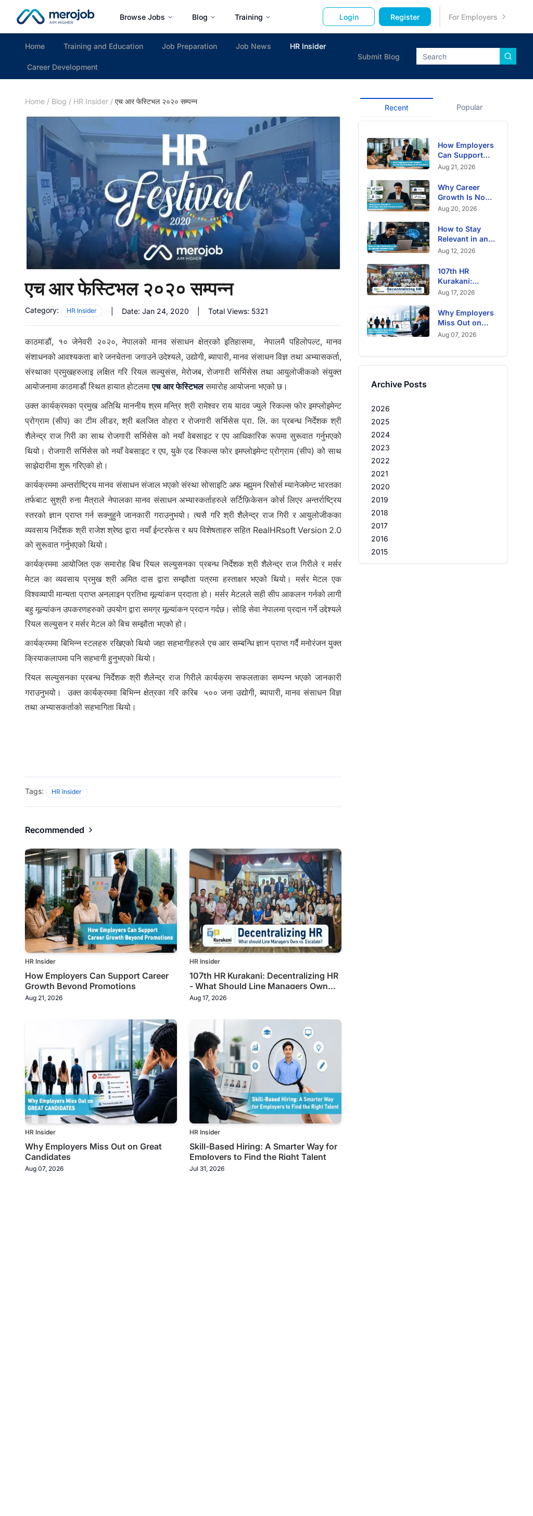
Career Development (62, 66)
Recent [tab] (397, 107)
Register (405, 16)
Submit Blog (379, 56)
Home (35, 46)
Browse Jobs (142, 16)
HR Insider (308, 46)
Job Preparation (189, 46)
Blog (200, 16)
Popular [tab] (469, 107)
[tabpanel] (433, 239)
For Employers (473, 16)
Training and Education (103, 46)
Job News (253, 46)
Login (349, 16)
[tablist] (433, 106)
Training (249, 16)
